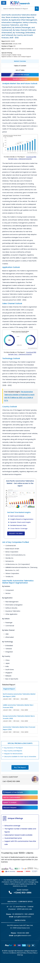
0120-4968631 (29, 914)
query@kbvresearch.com (22, 917)
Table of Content (20, 66)
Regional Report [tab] (9, 689)
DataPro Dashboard (20, 79)
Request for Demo (16, 533)
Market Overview (20, 61)
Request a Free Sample (14, 792)
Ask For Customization (11, 797)
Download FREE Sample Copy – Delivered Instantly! (22, 158)
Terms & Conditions (9, 953)
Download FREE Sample (20, 75)
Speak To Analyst (9, 802)
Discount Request (10, 807)
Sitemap (20, 955)
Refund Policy (21, 953)
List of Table (20, 70)
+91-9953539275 (17, 914)
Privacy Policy (32, 953)
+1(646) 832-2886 (13, 781)
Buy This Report (20, 767)
